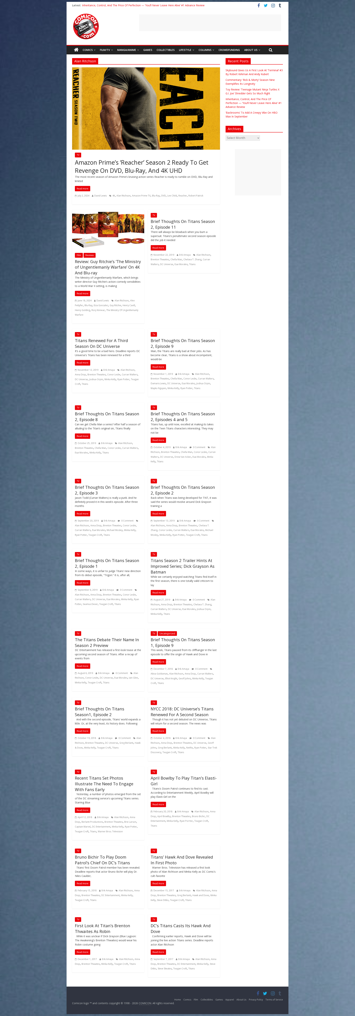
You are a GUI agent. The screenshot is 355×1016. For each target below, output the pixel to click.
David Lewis (100, 195)
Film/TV (105, 50)
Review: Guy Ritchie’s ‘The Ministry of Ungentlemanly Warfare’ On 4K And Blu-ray (108, 267)
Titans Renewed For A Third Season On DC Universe (101, 343)
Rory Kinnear (98, 310)
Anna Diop (80, 374)
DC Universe (166, 264)
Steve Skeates (165, 968)
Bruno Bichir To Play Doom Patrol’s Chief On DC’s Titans (102, 859)
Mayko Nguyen (158, 388)
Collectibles (166, 50)
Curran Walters (130, 374)
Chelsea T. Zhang (192, 259)
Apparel (229, 999)
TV (78, 155)
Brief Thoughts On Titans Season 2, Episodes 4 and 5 (183, 416)
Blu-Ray (156, 195)
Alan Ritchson (123, 195)
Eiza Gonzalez (101, 305)
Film (79, 255)
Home (177, 999)
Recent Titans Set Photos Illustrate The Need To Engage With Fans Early (104, 783)
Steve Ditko (163, 900)
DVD (163, 195)
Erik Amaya (185, 254)
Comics (88, 50)
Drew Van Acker (183, 456)
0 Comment (198, 447)
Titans (192, 264)
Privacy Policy (256, 999)
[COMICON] (86, 15)
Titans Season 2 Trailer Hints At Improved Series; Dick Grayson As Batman (182, 566)
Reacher (182, 195)
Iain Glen (133, 677)
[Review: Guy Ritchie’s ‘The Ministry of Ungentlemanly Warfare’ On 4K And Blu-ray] (108, 212)
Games (147, 50)
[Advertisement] (210, 22)
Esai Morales (181, 264)
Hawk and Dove (200, 895)
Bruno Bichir (198, 816)
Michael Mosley (115, 530)
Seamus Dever (90, 604)
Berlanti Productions (92, 821)
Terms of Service (274, 999)
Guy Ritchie (115, 305)
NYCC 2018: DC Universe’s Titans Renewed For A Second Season (182, 711)
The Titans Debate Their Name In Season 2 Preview (107, 642)
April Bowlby (164, 816)
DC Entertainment (101, 826)
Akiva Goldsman (159, 673)
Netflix (189, 747)
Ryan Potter (123, 379)
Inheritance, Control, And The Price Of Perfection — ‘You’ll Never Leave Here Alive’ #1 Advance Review (254, 103)
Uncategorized (167, 633)
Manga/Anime (126, 50)
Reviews (89, 255)
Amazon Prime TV (141, 195)
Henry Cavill (129, 305)
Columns (205, 50)
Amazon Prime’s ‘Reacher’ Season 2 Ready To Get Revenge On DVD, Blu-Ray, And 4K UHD (141, 166)
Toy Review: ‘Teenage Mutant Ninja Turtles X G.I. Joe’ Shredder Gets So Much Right (131, 5)
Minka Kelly (110, 379)
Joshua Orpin (96, 379)
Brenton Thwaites (160, 259)
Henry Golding (82, 310)
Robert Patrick (195, 195)
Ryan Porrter (186, 820)
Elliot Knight (171, 678)
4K (113, 195)
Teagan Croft (95, 534)
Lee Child (172, 195)
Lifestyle (185, 50)
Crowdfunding (229, 50)
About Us (250, 50)
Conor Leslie (113, 374)
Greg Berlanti (126, 742)
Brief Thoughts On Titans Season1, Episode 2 (99, 711)
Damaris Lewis (158, 383)
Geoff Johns (185, 678)
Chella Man (176, 259)
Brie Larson (130, 821)
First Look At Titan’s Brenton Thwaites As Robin (102, 928)
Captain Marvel (83, 826)
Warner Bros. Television (110, 831)
